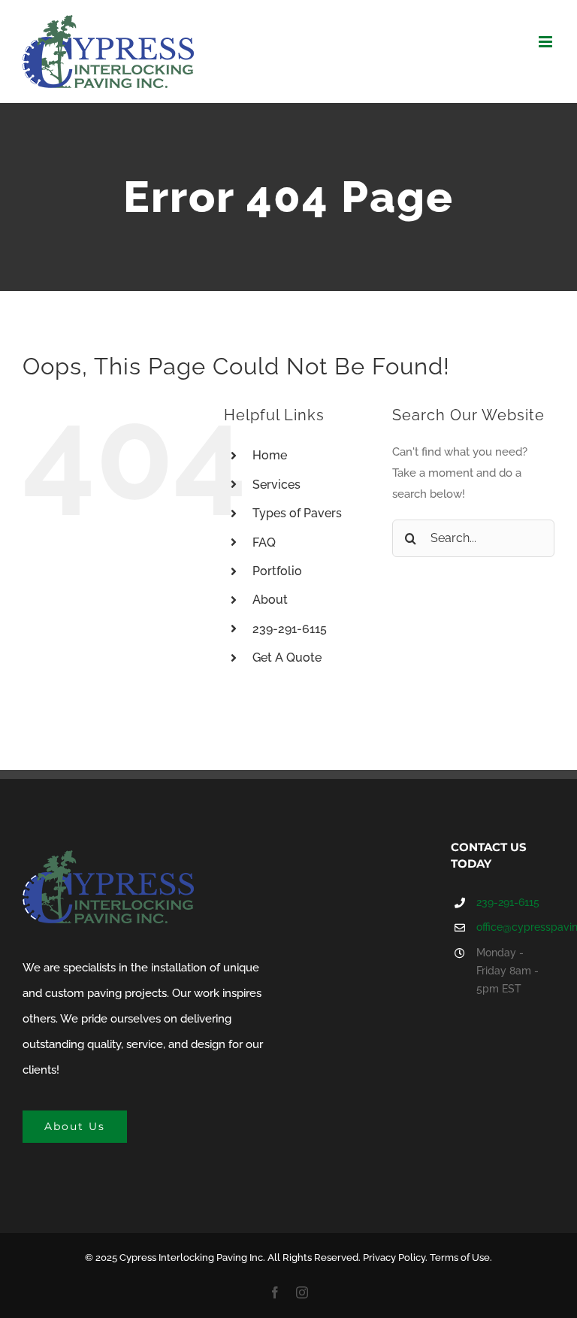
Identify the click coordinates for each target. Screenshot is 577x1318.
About (270, 599)
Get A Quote (287, 657)
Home (269, 455)
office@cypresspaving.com (515, 927)
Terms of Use (460, 1257)
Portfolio (277, 571)
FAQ (264, 542)
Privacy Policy (394, 1257)
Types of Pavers (297, 513)
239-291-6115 (289, 629)
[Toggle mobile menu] (546, 42)
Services (276, 484)
